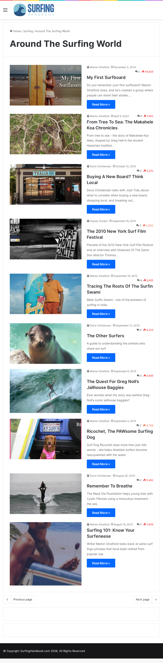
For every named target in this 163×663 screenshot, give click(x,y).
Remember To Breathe (109, 486)
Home (16, 31)
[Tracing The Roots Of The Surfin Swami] (46, 294)
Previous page (22, 599)
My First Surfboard (106, 77)
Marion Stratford (99, 67)
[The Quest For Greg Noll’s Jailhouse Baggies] (46, 391)
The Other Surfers (105, 335)
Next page (143, 599)
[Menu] (5, 11)
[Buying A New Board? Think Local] (46, 184)
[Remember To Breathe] (46, 493)
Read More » (101, 104)
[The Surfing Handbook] (34, 10)
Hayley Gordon (99, 221)
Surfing (28, 31)
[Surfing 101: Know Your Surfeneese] (46, 553)
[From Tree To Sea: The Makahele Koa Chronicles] (46, 134)
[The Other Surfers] (46, 343)
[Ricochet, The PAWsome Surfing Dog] (46, 439)
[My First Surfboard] (46, 85)
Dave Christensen (100, 166)
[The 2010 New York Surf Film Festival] (46, 239)
